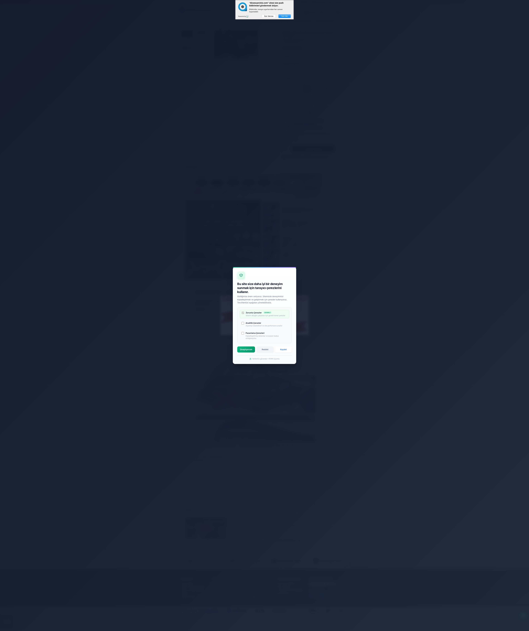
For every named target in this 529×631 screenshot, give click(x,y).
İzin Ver (284, 16)
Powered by (242, 16)
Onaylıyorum (246, 349)
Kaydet (283, 349)
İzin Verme (268, 16)
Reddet (265, 349)
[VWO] (249, 17)
